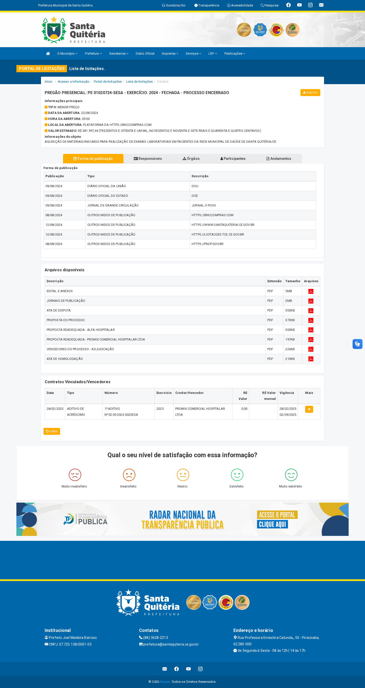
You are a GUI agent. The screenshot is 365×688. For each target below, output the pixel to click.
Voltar (53, 431)
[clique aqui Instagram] (200, 668)
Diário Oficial (145, 53)
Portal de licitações (108, 81)
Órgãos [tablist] (193, 159)
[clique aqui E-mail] (164, 668)
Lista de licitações (139, 81)
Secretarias (117, 53)
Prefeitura (92, 53)
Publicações (233, 53)
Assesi (165, 682)
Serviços (192, 53)
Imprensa (169, 53)
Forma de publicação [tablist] (95, 159)
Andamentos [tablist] (280, 159)
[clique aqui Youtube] (188, 668)
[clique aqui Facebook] (176, 668)
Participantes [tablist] (234, 159)
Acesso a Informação (73, 81)
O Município (66, 53)
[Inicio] (47, 53)
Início (49, 81)
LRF (212, 53)
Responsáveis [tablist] (150, 159)
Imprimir (312, 92)
